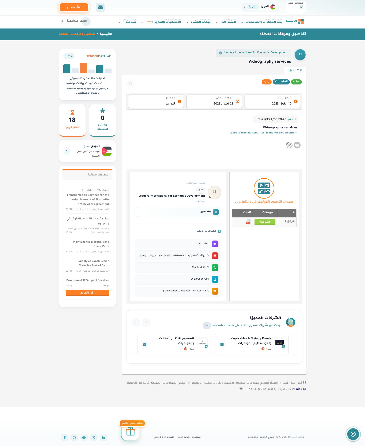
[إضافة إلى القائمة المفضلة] (130, 83)
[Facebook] (64, 437)
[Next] (136, 322)
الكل (206, 325)
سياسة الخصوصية (189, 437)
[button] (260, 7)
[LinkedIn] (103, 437)
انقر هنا (301, 389)
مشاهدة (265, 222)
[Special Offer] (130, 432)
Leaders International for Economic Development (256, 52)
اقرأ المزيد (87, 293)
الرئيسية (105, 34)
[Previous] (146, 322)
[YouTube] (84, 437)
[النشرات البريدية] (100, 7)
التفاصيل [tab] (295, 70)
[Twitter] (94, 437)
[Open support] (353, 434)
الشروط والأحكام (164, 437)
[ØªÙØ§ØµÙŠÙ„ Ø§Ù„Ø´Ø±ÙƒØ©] (237, 344)
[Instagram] (74, 437)
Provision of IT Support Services (87, 280)
